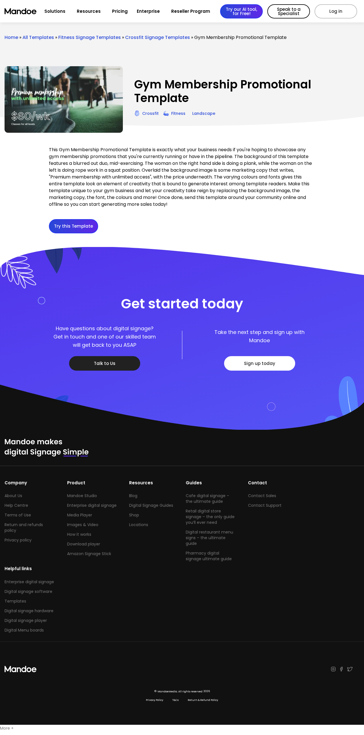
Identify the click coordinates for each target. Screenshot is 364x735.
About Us (13, 496)
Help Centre (16, 505)
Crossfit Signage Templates (157, 37)
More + (7, 728)
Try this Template (73, 226)
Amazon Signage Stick (89, 554)
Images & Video (82, 525)
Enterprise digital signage (92, 505)
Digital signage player (26, 620)
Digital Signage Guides (151, 505)
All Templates (38, 37)
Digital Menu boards (24, 630)
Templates (15, 601)
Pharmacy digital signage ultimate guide (209, 556)
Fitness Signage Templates (89, 37)
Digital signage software (28, 591)
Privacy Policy (154, 700)
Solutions (54, 11)
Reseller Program (190, 11)
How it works (79, 534)
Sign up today (259, 363)
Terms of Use (18, 515)
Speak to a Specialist (289, 11)
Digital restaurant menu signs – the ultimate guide (209, 537)
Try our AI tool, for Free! (241, 11)
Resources (89, 11)
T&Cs (175, 700)
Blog (133, 496)
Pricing (120, 11)
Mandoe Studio (82, 496)
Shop (134, 515)
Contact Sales (262, 496)
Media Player (79, 515)
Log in (335, 11)
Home (11, 37)
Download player (83, 544)
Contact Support (265, 505)
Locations (138, 525)
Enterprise (148, 11)
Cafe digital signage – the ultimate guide (207, 498)
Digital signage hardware (29, 611)
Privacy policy (18, 540)
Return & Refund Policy (203, 700)
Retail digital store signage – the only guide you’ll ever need (210, 516)
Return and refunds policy (24, 527)
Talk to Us (104, 363)
